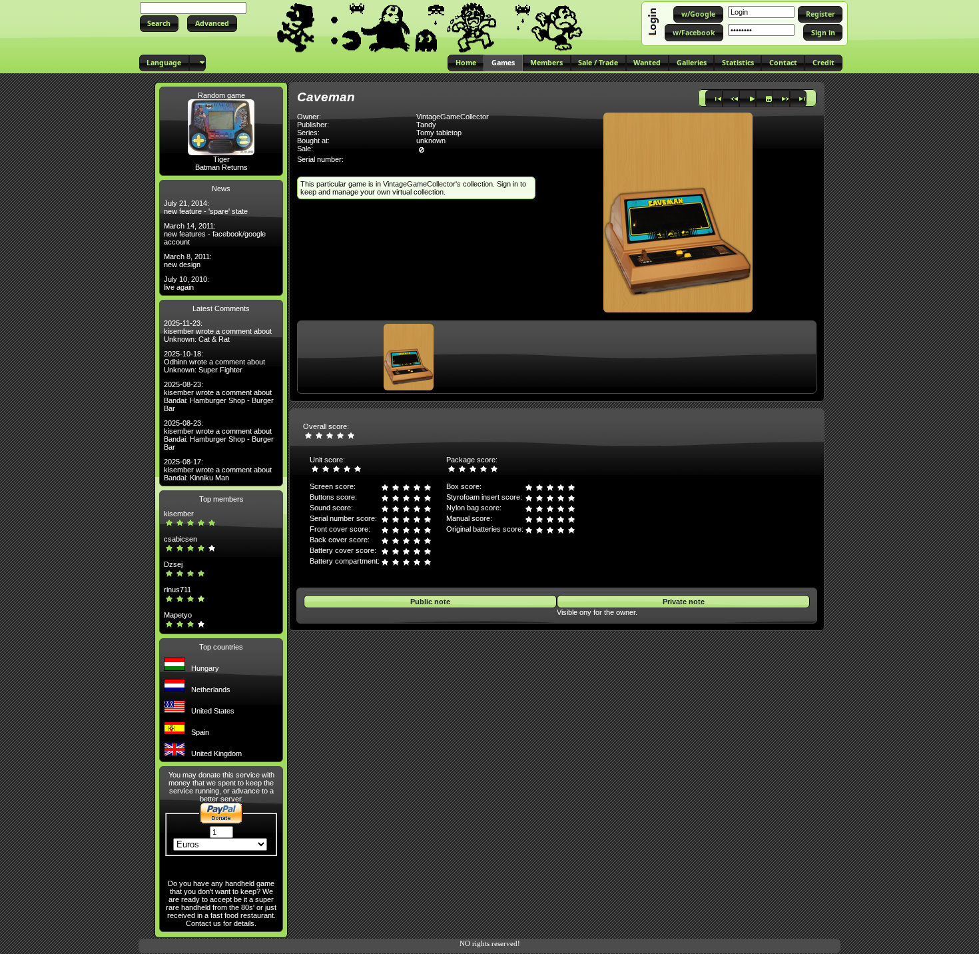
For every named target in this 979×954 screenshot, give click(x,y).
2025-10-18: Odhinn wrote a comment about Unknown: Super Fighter (214, 362)
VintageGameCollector (452, 117)
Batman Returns (221, 167)
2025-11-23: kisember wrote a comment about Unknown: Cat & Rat (218, 331)
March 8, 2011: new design (188, 260)
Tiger (221, 159)
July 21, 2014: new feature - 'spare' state (206, 207)
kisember (179, 514)
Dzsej (173, 564)
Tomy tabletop (439, 133)
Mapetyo (178, 615)
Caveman (326, 97)
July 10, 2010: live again (186, 283)
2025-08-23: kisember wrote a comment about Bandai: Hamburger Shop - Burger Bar (219, 396)
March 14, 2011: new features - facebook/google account (215, 234)
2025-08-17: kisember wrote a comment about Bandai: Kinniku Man (218, 470)
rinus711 (177, 590)
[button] (159, 23)
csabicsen (180, 539)
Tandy (426, 125)
